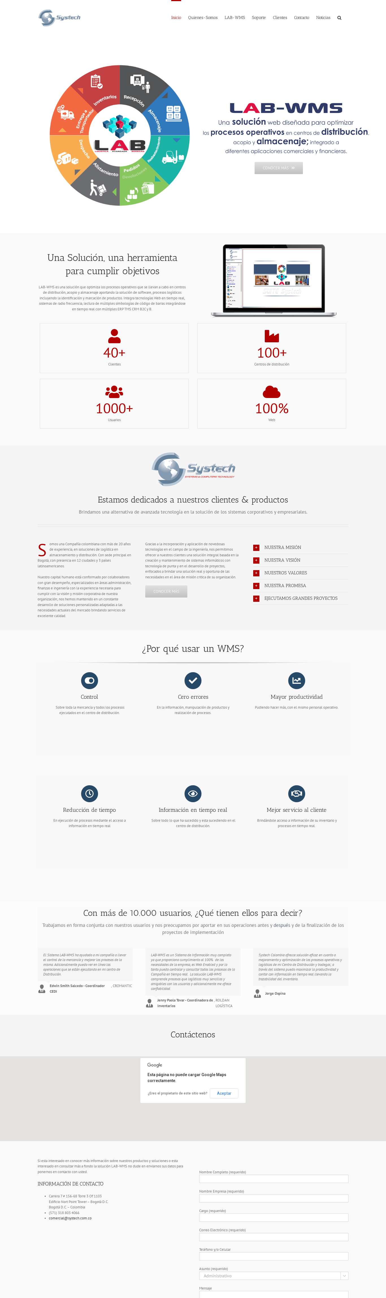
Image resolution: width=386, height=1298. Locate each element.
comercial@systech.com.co (70, 1218)
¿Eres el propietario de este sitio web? (177, 1093)
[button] (339, 17)
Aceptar (224, 1093)
